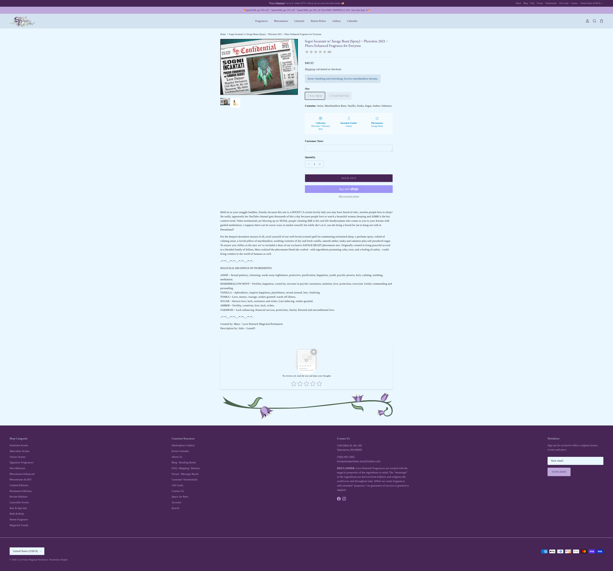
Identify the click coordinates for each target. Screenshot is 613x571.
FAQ (532, 3)
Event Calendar (180, 451)
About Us (177, 456)
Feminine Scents (19, 445)
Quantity (310, 157)
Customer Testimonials (184, 479)
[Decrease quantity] (308, 164)
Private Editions (19, 496)
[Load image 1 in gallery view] (259, 67)
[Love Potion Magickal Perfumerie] (22, 21)
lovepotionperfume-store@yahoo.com (358, 461)
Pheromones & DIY (21, 479)
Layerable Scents (19, 502)
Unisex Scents (18, 456)
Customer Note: (314, 141)
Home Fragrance (19, 519)
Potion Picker (318, 21)
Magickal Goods (19, 525)
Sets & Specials (18, 508)
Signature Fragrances (22, 462)
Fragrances (261, 21)
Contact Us (178, 491)
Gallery (336, 21)
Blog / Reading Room (184, 462)
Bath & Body (17, 513)
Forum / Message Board (185, 473)
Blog (525, 3)
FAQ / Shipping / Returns (186, 468)
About (518, 3)
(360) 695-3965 (346, 456)
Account (176, 502)
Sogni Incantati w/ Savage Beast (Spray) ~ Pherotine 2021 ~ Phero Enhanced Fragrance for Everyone (275, 34)
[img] (316, 52)
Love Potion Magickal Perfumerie (32, 560)
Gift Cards (563, 3)
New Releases (17, 468)
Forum (540, 3)
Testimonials (551, 3)
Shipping (310, 69)
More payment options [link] (349, 196)
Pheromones (281, 21)
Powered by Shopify (58, 560)
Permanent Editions (21, 491)
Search (175, 508)
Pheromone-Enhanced (22, 473)
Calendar (352, 21)
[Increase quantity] (321, 164)
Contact (574, 3)
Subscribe (559, 472)
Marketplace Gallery (183, 445)
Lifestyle (299, 21)
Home (223, 34)
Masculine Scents (19, 451)
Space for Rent (180, 496)
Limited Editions (19, 485)
